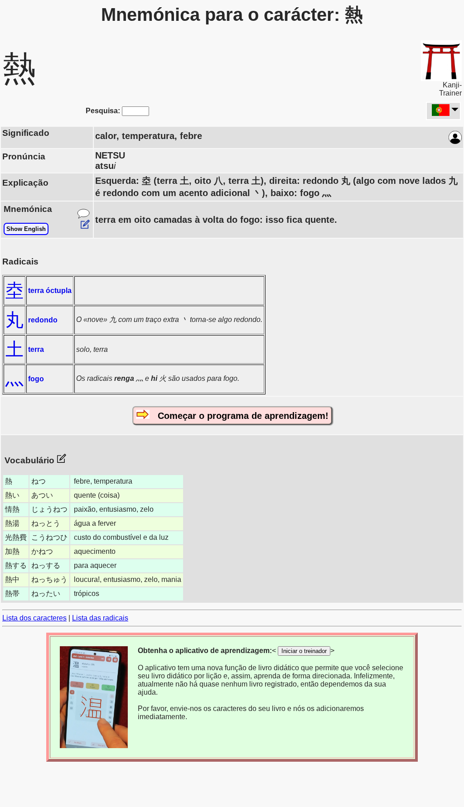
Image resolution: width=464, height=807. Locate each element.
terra (36, 349)
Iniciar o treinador (304, 651)
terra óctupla (50, 290)
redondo (43, 320)
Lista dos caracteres (34, 618)
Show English (26, 229)
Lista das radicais (100, 618)
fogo (36, 379)
